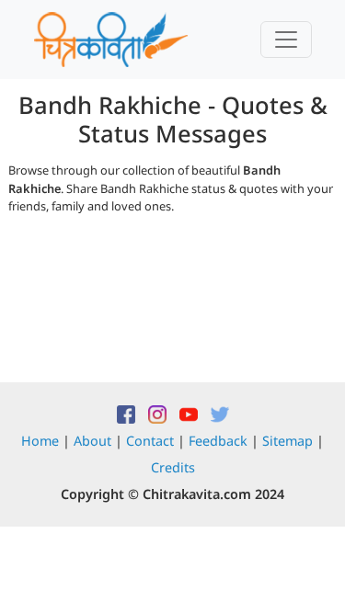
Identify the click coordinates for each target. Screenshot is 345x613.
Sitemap (287, 440)
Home (40, 440)
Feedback (218, 440)
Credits (173, 467)
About (92, 440)
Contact (150, 440)
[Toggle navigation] (286, 39)
